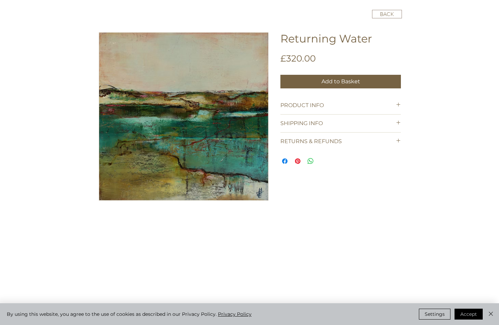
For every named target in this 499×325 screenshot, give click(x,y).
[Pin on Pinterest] (298, 161)
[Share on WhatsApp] (311, 161)
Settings (435, 314)
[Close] (491, 314)
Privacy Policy (235, 314)
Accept (468, 314)
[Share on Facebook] (285, 161)
